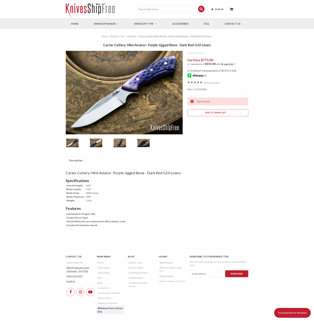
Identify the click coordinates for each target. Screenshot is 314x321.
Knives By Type (144, 23)
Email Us (71, 281)
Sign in (219, 9)
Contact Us (103, 288)
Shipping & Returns (107, 303)
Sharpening (103, 272)
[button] (217, 64)
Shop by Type (135, 262)
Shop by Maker (136, 267)
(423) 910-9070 (74, 276)
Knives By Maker (105, 23)
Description (75, 160)
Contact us (232, 23)
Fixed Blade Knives (138, 272)
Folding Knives (136, 277)
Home (74, 23)
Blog (100, 282)
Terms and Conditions (109, 293)
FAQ (206, 23)
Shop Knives (104, 267)
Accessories (180, 23)
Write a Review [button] (211, 82)
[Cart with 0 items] (230, 9)
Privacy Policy (105, 298)
